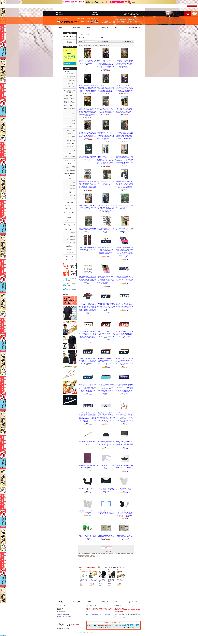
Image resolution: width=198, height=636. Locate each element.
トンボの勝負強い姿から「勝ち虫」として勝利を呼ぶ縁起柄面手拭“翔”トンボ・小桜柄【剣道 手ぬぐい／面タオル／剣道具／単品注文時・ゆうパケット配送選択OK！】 (87, 279)
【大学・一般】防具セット (69, 109)
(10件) (126, 310)
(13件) (108, 494)
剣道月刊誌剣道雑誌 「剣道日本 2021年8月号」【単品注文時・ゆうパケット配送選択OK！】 (87, 207)
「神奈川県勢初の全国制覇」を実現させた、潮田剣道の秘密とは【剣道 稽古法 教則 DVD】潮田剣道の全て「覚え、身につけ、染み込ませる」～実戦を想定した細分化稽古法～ (124, 63)
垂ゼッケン (72, 242)
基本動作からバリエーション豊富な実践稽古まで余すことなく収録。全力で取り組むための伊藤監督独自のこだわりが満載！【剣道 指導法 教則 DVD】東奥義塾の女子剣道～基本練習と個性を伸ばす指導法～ (87, 112)
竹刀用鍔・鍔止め (70, 140)
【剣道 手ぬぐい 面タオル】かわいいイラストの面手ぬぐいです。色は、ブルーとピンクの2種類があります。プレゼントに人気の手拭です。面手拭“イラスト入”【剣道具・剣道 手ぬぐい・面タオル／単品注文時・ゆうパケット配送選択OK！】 (124, 417)
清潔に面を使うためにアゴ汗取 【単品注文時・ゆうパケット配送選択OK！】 (124, 467)
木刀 (116, 27)
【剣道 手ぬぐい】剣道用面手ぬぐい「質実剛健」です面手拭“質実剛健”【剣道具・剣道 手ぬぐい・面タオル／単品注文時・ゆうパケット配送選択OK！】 (106, 361)
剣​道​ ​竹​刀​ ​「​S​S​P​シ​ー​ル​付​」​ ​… (121, 580)
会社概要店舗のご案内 (95, 13)
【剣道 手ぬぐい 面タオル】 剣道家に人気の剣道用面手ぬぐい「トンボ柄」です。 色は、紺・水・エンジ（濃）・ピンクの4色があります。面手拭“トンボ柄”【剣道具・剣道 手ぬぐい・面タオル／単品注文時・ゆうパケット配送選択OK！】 (106, 389)
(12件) (126, 283)
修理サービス (69, 256)
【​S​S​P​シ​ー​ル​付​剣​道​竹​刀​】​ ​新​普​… (83, 580)
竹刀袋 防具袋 (104, 27)
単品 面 (73, 113)
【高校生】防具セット (69, 105)
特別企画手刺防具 (70, 77)
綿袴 (74, 199)
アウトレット (69, 259)
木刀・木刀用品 (69, 143)
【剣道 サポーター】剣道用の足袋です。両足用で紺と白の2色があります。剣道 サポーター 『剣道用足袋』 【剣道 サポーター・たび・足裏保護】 (125, 513)
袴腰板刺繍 (72, 236)
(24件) (90, 424)
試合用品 (69, 221)
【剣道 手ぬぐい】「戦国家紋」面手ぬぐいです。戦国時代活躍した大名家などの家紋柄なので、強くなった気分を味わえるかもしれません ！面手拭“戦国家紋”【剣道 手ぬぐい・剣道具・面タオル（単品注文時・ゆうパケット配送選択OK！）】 (87, 417)
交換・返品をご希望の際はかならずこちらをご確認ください (98, 614)
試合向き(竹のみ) (71, 133)
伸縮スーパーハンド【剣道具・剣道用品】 (87, 442)
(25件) (126, 259)
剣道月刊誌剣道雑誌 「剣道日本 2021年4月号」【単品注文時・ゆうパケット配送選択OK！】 (87, 158)
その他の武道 (69, 253)
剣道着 (69, 179)
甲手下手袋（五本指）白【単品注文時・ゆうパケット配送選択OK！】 (124, 489)
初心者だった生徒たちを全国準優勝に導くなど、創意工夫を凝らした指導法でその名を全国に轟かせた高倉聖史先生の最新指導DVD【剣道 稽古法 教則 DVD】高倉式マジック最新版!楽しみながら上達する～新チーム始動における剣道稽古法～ (106, 65)
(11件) (90, 315)
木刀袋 (73, 150)
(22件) (90, 394)
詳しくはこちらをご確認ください (64, 616)
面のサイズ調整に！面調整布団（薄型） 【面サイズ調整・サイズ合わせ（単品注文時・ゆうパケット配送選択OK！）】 (105, 444)
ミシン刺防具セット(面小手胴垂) (69, 91)
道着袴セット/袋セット (69, 174)
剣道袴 (69, 192)
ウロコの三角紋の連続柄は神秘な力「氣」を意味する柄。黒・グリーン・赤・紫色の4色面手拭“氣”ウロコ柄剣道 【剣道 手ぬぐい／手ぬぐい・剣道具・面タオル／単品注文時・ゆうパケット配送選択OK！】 (105, 279)
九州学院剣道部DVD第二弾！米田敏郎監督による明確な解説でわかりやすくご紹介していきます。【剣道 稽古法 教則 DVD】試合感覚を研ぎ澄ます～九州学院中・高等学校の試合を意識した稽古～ (87, 185)
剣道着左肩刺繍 (71, 239)
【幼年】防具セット (70, 95)
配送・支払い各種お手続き (59, 13)
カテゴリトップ (81, 34)
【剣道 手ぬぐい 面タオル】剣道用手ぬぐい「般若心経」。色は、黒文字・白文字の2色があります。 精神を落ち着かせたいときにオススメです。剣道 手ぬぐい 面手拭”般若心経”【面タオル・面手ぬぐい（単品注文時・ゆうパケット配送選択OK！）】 (124, 389)
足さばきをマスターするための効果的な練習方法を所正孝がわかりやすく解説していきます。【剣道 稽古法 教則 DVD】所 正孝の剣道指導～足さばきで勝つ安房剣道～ (105, 208)
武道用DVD (69, 246)
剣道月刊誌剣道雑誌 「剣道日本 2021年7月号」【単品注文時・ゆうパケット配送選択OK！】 (106, 183)
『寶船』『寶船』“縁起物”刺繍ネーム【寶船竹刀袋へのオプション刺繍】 (87, 248)
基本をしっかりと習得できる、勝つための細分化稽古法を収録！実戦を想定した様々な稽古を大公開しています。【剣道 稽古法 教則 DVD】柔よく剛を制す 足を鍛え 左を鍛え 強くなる (87, 88)
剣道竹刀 (89, 27)
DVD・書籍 (100, 37)
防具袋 (69, 163)
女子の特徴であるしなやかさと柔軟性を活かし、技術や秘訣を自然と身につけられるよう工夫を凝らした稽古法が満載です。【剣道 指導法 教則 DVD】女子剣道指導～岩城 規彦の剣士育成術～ (124, 136)
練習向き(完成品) (71, 130)
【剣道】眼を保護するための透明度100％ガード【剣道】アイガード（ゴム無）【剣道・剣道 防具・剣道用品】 (106, 512)
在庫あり (99, 41)
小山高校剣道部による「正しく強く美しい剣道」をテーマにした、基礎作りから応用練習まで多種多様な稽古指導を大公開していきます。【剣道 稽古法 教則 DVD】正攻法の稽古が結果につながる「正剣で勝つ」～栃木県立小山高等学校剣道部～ (106, 161)
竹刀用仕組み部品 (70, 137)
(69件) (108, 256)
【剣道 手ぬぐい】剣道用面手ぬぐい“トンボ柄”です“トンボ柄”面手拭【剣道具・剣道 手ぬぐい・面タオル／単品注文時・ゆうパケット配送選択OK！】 (124, 278)
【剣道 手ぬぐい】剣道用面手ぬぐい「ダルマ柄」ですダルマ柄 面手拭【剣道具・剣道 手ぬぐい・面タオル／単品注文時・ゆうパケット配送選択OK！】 (106, 306)
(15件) (108, 424)
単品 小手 (72, 117)
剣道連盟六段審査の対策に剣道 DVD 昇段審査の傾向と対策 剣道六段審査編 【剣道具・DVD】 (106, 536)
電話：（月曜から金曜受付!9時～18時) (131, 14)
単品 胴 (73, 120)
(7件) (127, 339)
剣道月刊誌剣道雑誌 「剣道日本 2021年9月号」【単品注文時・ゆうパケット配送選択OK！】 (124, 207)
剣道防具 (61, 27)
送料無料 (106, 41)
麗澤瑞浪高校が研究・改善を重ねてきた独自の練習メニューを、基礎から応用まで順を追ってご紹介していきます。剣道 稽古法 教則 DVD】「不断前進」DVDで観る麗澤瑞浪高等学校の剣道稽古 (105, 136)
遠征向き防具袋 (71, 170)
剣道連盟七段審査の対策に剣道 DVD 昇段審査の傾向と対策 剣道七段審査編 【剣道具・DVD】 (124, 536)
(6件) (108, 286)
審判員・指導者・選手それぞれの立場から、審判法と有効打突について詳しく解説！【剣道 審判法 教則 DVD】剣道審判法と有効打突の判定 (105, 110)
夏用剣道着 (72, 182)
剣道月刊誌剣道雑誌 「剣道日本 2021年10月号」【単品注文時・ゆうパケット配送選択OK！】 (87, 229)
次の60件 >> (108, 548)
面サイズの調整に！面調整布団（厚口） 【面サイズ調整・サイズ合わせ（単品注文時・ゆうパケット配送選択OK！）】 (124, 444)
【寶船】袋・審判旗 (69, 160)
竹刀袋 (69, 153)
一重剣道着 (72, 185)
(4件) (108, 312)
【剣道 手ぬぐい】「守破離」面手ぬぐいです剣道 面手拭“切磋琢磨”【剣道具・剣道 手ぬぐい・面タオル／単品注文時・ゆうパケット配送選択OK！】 (106, 334)
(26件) (90, 285)
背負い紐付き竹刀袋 (70, 157)
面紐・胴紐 (70, 202)
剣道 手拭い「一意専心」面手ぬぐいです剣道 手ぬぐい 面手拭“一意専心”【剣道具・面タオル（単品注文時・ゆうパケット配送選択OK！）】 (124, 305)
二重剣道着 (72, 189)
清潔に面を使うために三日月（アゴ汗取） (87, 489)
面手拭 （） (82, 37)
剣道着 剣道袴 (76, 27)
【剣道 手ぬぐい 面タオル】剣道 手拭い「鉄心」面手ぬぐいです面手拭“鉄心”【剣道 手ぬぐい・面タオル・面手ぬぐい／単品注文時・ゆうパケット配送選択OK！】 (124, 361)
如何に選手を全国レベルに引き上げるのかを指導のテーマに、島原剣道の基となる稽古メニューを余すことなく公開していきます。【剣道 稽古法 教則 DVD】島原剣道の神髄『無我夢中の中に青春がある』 (124, 185)
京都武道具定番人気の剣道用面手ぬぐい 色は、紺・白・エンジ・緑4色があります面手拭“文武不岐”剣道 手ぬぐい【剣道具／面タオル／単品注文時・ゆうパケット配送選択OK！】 (105, 250)
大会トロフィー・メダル (69, 225)
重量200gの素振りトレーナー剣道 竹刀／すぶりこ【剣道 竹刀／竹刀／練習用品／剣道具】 (87, 536)
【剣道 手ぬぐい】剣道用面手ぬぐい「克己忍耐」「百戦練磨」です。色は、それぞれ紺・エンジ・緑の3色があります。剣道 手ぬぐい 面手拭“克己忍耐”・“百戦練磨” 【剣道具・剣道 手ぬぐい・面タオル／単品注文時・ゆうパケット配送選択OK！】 (87, 308)
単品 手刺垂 (72, 87)
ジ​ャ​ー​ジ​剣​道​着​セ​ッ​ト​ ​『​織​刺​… (102, 580)
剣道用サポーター (70, 209)
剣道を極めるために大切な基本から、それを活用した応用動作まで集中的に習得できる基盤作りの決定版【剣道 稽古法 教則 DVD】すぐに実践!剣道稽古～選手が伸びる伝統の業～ (124, 88)
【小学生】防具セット (69, 98)
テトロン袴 (72, 195)
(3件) (127, 396)
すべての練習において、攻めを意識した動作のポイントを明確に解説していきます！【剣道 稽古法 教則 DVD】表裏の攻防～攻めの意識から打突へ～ (124, 110)
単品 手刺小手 (71, 83)
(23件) (126, 448)
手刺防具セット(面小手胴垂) (69, 72)
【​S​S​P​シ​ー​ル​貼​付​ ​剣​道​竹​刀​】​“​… (93, 580)
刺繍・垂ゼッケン (70, 229)
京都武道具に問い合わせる (23, 13)
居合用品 (69, 249)
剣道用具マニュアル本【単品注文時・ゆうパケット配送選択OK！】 (87, 466)
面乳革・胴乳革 (69, 205)
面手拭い (69, 217)
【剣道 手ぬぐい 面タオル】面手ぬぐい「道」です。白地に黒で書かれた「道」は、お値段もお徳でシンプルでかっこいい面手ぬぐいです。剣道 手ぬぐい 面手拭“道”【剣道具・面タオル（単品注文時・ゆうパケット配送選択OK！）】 (106, 417)
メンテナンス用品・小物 (69, 213)
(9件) (90, 366)
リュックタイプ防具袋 (69, 167)
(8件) (127, 367)
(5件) (90, 492)
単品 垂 (73, 123)
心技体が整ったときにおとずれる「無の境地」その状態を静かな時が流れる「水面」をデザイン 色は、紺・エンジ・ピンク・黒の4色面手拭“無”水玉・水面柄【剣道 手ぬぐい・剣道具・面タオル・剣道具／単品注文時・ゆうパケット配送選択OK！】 (124, 252)
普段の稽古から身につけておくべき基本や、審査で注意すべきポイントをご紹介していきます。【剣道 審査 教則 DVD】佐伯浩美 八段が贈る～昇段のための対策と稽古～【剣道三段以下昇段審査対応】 (124, 160)
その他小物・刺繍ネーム (135, 27)
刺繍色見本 (72, 233)
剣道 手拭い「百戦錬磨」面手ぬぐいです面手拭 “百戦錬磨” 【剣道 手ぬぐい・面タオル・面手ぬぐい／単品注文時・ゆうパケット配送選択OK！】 (124, 334)
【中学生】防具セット (69, 102)
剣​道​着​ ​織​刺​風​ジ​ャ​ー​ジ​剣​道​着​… (111, 580)
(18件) (126, 492)
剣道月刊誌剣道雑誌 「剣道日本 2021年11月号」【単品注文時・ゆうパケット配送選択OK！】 (105, 229)
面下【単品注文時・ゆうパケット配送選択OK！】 (105, 466)
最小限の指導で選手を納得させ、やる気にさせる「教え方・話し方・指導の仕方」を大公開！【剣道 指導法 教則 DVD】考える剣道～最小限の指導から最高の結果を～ (87, 135)
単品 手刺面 (72, 80)
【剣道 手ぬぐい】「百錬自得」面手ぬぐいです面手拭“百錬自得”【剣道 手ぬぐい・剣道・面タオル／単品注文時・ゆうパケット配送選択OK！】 (87, 361)
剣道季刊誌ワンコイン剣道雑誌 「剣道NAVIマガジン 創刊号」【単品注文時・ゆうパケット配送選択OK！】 (87, 62)
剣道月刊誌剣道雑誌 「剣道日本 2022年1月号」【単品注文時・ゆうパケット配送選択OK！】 (124, 229)
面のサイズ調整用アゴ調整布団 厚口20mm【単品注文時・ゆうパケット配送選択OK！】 (106, 490)
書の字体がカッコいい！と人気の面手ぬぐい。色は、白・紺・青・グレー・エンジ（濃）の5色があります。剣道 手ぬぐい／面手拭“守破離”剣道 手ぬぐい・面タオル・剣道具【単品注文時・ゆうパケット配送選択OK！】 (87, 388)
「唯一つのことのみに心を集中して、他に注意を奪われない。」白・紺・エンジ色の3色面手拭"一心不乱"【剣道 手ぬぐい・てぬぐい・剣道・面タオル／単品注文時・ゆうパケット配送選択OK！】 (87, 335)
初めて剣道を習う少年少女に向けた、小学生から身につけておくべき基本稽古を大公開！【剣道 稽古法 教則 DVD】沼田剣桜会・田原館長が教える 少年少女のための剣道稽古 (106, 88)
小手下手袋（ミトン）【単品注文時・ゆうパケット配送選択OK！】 (87, 511)
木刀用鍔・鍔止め (70, 147)
